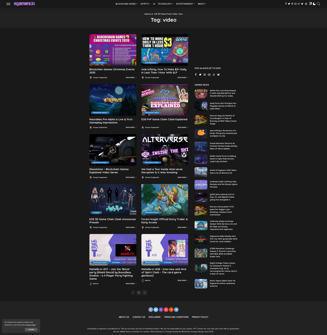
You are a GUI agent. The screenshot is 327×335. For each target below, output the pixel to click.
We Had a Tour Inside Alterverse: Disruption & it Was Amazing (162, 171)
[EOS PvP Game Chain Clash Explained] (164, 100)
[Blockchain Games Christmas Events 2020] (112, 50)
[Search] (319, 4)
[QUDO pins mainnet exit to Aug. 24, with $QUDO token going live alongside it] (201, 197)
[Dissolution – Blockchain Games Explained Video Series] (112, 150)
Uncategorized (150, 62)
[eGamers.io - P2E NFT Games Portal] (24, 4)
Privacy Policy (31, 325)
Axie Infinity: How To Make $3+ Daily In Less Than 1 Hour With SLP (163, 71)
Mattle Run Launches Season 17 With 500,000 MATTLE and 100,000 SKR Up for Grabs (223, 93)
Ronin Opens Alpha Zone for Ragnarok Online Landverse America (223, 283)
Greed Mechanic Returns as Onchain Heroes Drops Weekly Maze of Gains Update (223, 146)
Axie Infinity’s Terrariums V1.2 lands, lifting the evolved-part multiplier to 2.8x (223, 133)
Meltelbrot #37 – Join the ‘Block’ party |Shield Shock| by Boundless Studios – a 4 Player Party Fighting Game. (111, 274)
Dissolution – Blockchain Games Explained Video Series (109, 171)
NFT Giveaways (99, 62)
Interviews (116, 262)
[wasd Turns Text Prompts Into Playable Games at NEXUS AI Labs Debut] (201, 106)
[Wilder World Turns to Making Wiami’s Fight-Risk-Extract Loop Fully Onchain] (201, 159)
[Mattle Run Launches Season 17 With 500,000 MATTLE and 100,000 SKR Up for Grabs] (201, 93)
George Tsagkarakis (100, 77)
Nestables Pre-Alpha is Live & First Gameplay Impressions (110, 121)
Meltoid (95, 283)
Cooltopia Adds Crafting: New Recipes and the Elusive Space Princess (223, 184)
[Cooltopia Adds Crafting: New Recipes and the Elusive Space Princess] (201, 184)
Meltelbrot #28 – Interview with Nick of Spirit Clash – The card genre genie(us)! (163, 272)
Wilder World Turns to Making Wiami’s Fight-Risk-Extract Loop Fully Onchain (223, 159)
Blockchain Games (100, 112)
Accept (31, 329)
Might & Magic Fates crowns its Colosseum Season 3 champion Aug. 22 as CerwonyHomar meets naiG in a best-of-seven (223, 268)
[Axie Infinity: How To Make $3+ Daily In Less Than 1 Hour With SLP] (164, 50)
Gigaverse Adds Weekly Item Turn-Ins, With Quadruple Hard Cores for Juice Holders (223, 239)
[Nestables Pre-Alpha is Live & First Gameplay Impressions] (112, 100)
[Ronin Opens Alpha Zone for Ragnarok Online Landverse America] (201, 284)
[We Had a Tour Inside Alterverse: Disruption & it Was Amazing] (164, 150)
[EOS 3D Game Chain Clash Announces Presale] (112, 200)
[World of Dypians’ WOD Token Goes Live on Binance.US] (201, 172)
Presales (97, 212)
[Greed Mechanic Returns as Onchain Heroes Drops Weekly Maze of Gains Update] (201, 146)
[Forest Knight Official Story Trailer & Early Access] (164, 200)
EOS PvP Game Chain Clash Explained (164, 119)
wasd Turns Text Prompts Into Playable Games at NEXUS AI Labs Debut (223, 106)
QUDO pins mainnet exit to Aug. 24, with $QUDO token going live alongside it (222, 197)
